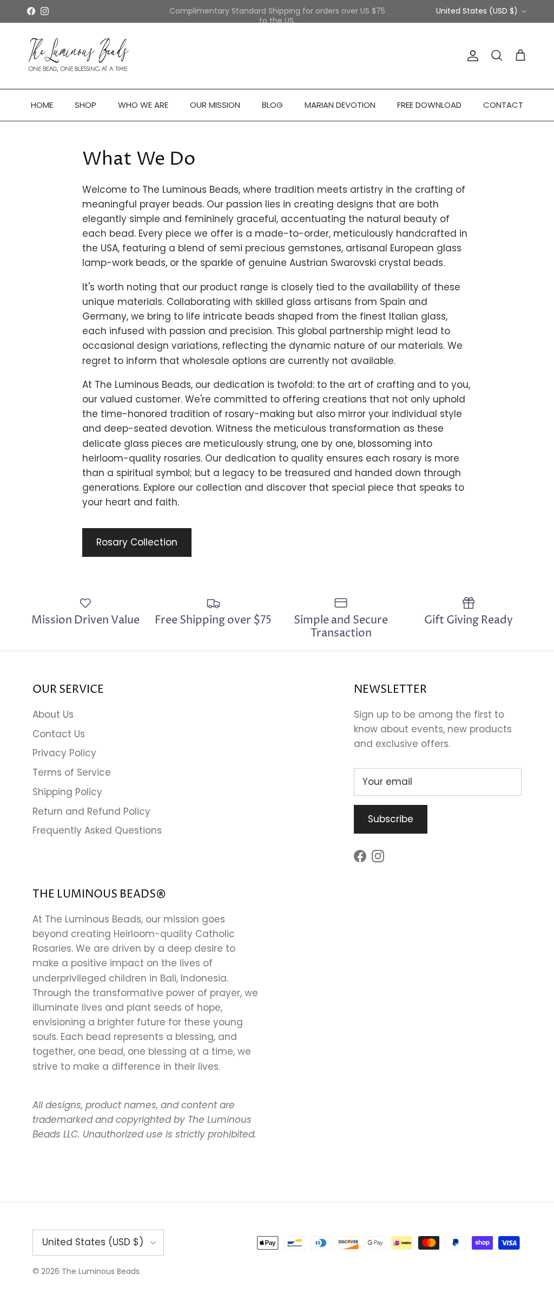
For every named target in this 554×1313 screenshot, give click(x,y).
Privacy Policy (64, 752)
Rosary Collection (136, 542)
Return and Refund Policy (91, 811)
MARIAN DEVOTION (340, 104)
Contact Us (58, 733)
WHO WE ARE (143, 104)
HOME (42, 104)
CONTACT (503, 104)
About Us (53, 714)
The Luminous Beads (101, 1271)
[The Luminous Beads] (78, 56)
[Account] (470, 55)
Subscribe (390, 819)
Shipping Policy (67, 791)
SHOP (85, 104)
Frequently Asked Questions (97, 830)
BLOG (272, 104)
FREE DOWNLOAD (429, 104)
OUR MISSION (215, 104)
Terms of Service (71, 772)
